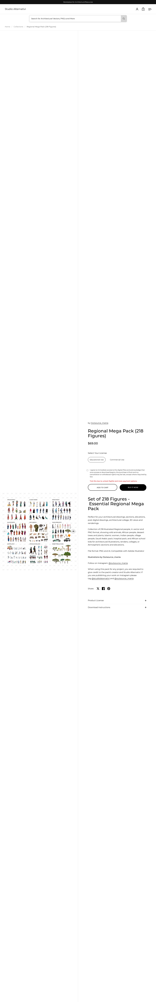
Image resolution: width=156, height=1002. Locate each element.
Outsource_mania (99, 423)
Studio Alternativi (15, 9)
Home (7, 27)
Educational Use (97, 460)
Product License (96, 600)
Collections (18, 27)
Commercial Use (117, 460)
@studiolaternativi (101, 578)
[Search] (124, 18)
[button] (4, 531)
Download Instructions (99, 607)
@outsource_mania (118, 563)
